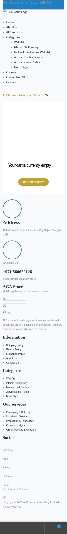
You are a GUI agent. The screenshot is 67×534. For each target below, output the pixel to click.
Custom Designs (15, 425)
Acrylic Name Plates (17, 391)
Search (33, 528)
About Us (11, 358)
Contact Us (12, 362)
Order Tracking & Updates (21, 429)
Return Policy (13, 349)
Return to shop (33, 182)
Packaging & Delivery (18, 412)
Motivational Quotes (17, 387)
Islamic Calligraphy (17, 383)
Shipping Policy (14, 345)
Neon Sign (12, 396)
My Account (11, 528)
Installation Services (17, 416)
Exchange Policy (15, 354)
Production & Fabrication (20, 421)
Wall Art (10, 378)
